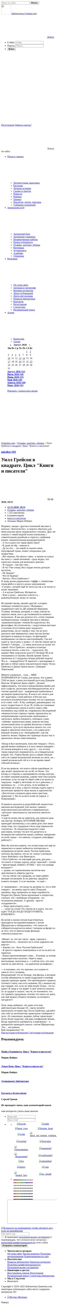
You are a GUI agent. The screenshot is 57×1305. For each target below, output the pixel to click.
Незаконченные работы (25, 239)
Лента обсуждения (23, 296)
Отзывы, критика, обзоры (26, 245)
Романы (17, 196)
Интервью (18, 247)
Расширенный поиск (24, 309)
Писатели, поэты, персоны (27, 202)
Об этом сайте (20, 285)
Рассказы (18, 185)
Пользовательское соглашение (23, 1267)
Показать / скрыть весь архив (22, 391)
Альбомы (18, 253)
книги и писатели (16, 518)
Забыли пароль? (23, 125)
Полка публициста (23, 242)
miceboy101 (8, 451)
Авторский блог (21, 234)
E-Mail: (11, 42)
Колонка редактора (23, 290)
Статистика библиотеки (41, 1275)
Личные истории (22, 188)
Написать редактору (40, 1262)
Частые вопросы (31, 1253)
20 (20, 361)
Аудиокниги (19, 250)
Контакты (18, 301)
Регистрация (7, 125)
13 (20, 358)
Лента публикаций (23, 293)
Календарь (18, 339)
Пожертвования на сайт (36, 1256)
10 (9, 358)
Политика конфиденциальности (24, 1264)
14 (23, 358)
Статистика (19, 307)
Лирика (17, 199)
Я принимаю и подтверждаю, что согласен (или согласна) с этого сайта (26, 1240)
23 (31, 361)
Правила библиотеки (24, 298)
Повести (17, 194)
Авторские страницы (24, 236)
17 (9, 361)
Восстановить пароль (18, 1273)
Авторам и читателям (24, 287)
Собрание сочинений (24, 205)
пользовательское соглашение (34, 1237)
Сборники (18, 256)
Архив (16, 341)
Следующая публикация (41, 1032)
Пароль (11, 45)
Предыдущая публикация (14, 1032)
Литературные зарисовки (26, 183)
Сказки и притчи (22, 191)
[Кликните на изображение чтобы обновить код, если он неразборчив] (28, 1230)
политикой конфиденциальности (18, 1242)
